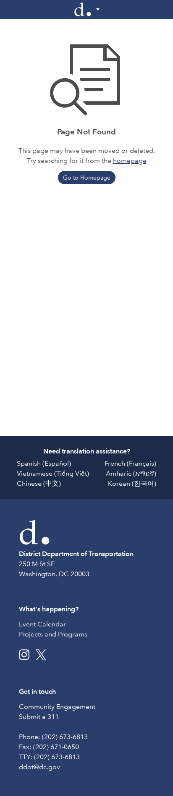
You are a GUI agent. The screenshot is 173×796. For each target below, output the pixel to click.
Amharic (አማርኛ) (131, 473)
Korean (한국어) (132, 483)
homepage (130, 161)
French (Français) (130, 463)
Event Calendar (42, 624)
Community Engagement (57, 707)
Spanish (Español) (44, 463)
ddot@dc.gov (39, 767)
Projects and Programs (53, 634)
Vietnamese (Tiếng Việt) (53, 473)
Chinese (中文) (39, 483)
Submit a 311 (39, 717)
